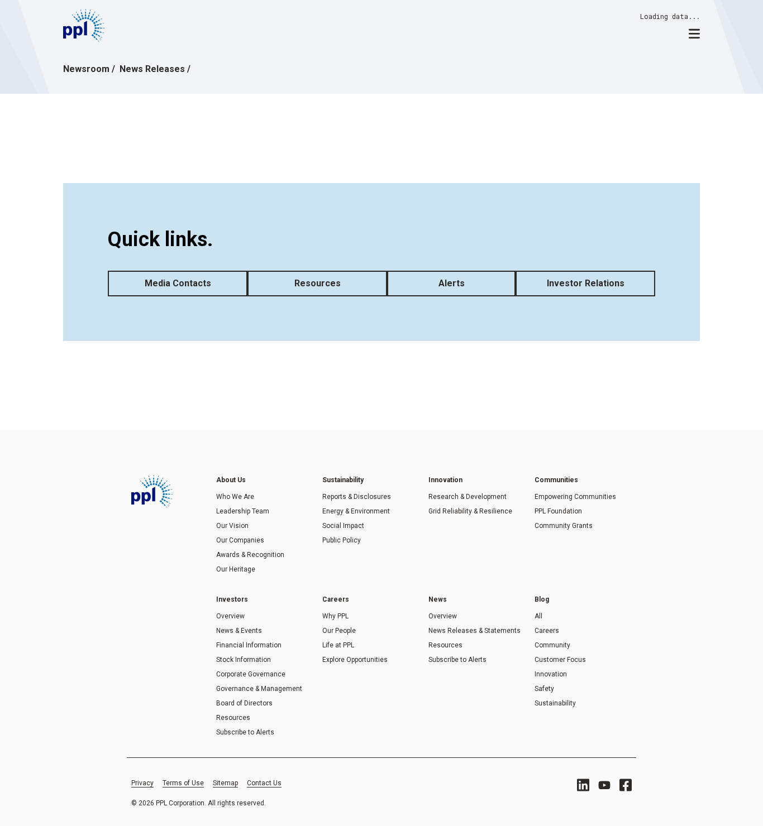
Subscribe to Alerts (245, 732)
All (538, 616)
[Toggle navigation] (694, 33)
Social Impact (343, 526)
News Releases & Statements (474, 631)
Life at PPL (338, 645)
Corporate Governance (250, 674)
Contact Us (264, 783)
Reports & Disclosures (356, 497)
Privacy (142, 783)
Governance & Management (259, 689)
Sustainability (555, 703)
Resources (317, 283)
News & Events (239, 631)
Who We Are (235, 497)
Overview (230, 616)
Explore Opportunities (355, 660)
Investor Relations (585, 283)
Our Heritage (235, 569)
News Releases (152, 69)
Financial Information (249, 645)
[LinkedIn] (583, 785)
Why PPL (335, 616)
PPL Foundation (558, 511)
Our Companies (240, 540)
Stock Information (243, 660)
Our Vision (232, 526)
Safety (544, 689)
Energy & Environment (356, 511)
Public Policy (341, 540)
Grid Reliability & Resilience (470, 511)
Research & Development (467, 497)
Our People (339, 631)
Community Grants (564, 526)
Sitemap (225, 783)
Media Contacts (178, 283)
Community (552, 645)
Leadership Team (242, 511)
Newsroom (86, 69)
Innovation (551, 674)
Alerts (451, 283)
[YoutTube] (604, 785)
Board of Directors (244, 703)
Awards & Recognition (250, 555)
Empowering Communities (575, 497)
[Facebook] (625, 785)
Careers (547, 631)
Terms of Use (183, 783)
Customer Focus (560, 660)
